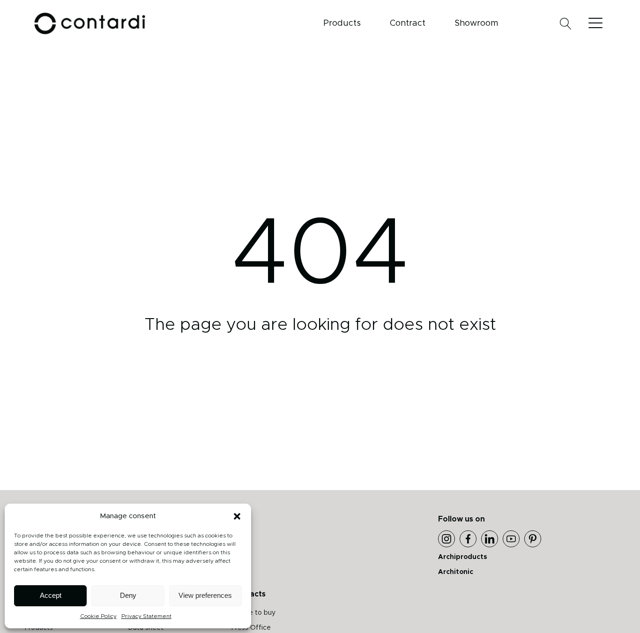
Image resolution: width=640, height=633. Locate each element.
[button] (237, 516)
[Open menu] (597, 23)
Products (342, 23)
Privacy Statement (146, 616)
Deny (128, 595)
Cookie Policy (98, 616)
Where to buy (253, 613)
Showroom (476, 23)
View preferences (205, 595)
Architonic (455, 572)
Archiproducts (462, 557)
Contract (407, 23)
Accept (50, 595)
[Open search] (565, 23)
